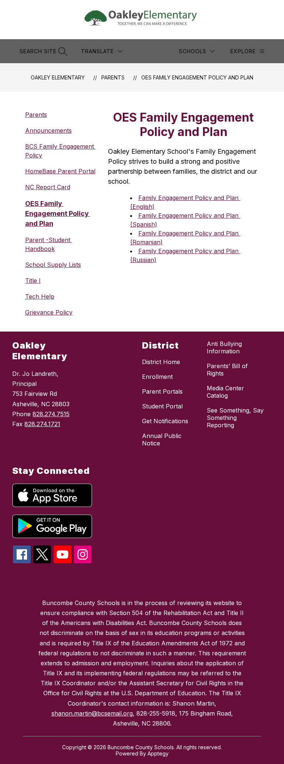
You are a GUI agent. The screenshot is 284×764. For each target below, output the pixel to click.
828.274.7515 (51, 414)
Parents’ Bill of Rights (227, 369)
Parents (113, 77)
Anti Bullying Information (224, 347)
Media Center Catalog (225, 391)
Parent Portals (162, 391)
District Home (161, 362)
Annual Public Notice (162, 439)
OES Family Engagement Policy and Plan (197, 77)
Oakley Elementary (58, 77)
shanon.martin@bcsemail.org (92, 713)
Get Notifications (165, 421)
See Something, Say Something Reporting (235, 418)
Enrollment (157, 376)
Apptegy (158, 753)
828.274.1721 (42, 424)
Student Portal (162, 406)
